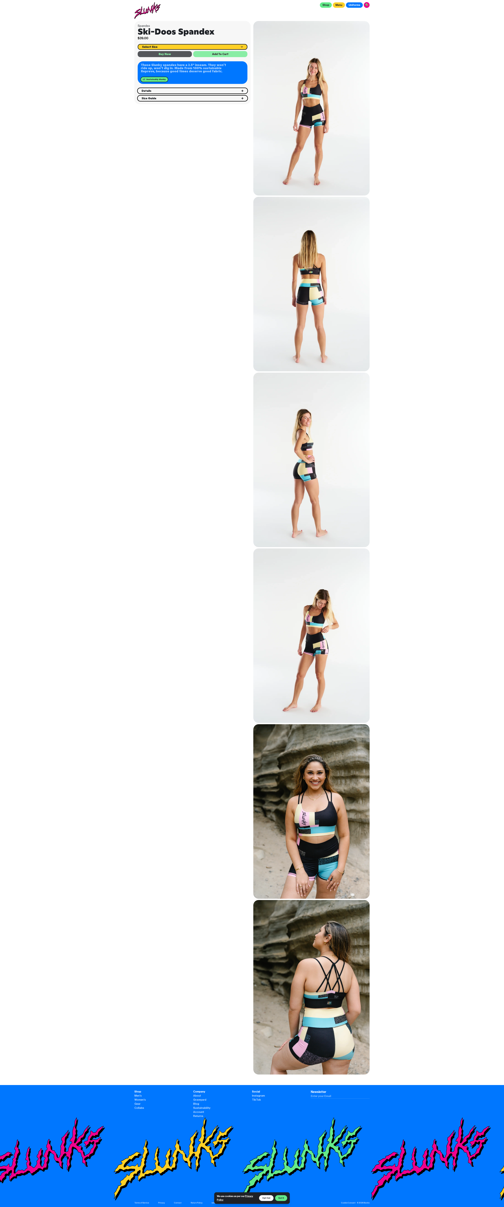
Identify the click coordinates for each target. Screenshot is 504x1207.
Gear (137, 1103)
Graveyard (199, 1099)
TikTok (256, 1099)
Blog (196, 1103)
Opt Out (266, 1198)
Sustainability (201, 1108)
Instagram (258, 1095)
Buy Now (165, 54)
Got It (281, 1198)
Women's (140, 1099)
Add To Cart (220, 54)
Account (198, 1112)
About (197, 1095)
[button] (311, 108)
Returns (198, 1116)
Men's (138, 1095)
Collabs (139, 1108)
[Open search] (367, 5)
